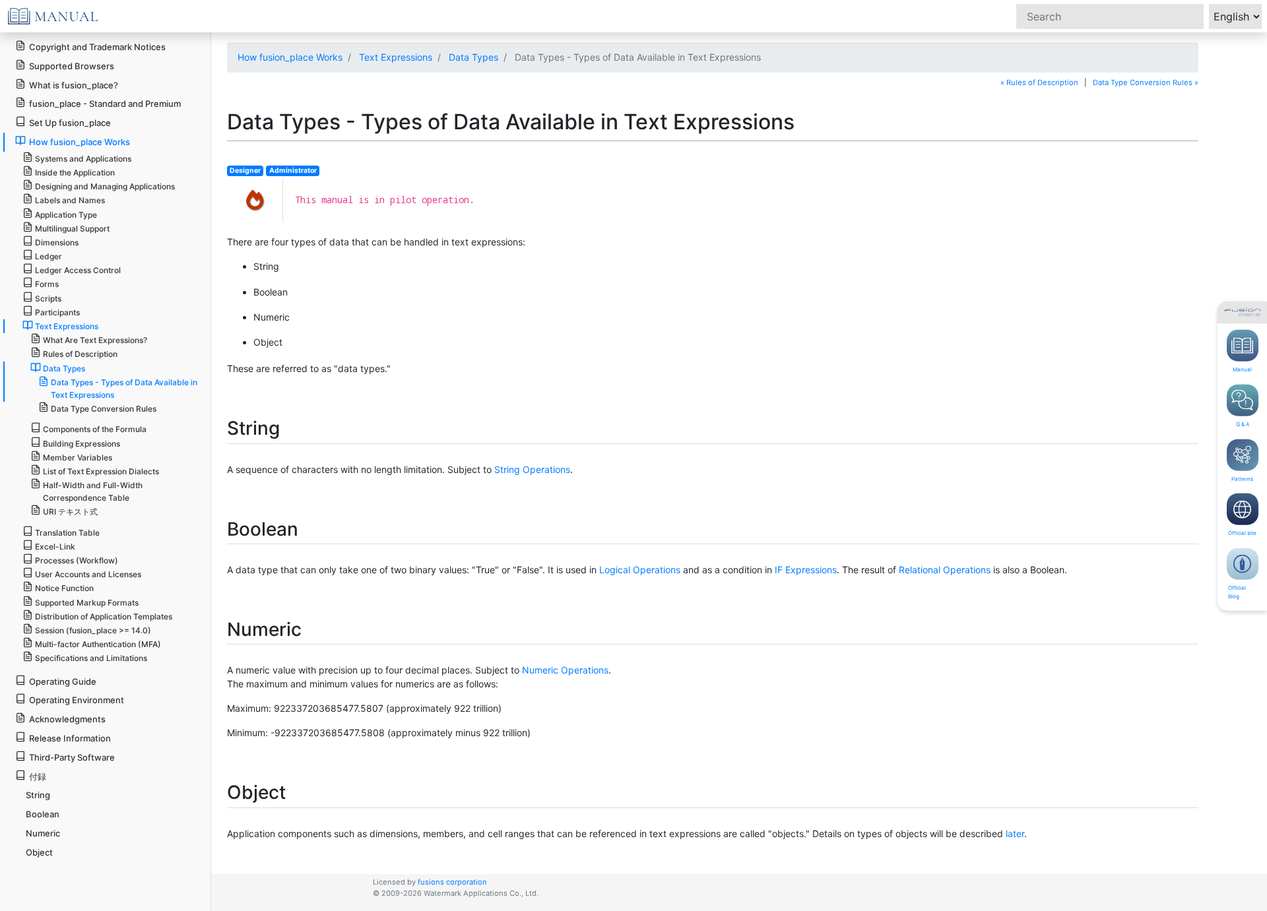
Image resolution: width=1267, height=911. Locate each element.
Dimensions (57, 242)
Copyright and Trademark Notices (97, 47)
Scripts (48, 298)
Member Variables (77, 457)
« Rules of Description (1039, 82)
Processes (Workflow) (76, 560)
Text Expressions (395, 57)
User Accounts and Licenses (88, 574)
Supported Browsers (71, 66)
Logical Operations (639, 569)
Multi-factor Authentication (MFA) (98, 644)
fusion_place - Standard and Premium (105, 103)
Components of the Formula (94, 429)
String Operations (532, 469)
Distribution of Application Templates (103, 616)
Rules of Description (80, 354)
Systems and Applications (83, 159)
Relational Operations (945, 569)
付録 (37, 776)
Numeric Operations (565, 669)
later (1015, 833)
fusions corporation (452, 882)
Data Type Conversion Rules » (1145, 82)
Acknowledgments (67, 719)
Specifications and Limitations (91, 658)
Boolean (42, 814)
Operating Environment (76, 700)
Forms (47, 284)
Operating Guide (62, 681)
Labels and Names (70, 200)
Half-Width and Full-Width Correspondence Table (93, 491)
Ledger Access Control (78, 270)
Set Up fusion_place (70, 122)
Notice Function (64, 588)
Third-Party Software (72, 757)
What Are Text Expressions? (95, 340)
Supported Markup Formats (87, 603)
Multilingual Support (72, 229)
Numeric (43, 833)
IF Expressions (806, 569)
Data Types (473, 57)
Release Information (70, 738)
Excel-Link (55, 546)
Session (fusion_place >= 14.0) (93, 630)
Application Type (66, 215)
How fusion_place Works (290, 57)
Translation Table (67, 533)
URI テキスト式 (70, 512)
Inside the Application (75, 172)
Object (39, 852)
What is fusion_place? (73, 85)
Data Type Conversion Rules (103, 409)
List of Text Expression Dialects (101, 471)
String (38, 795)
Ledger (48, 256)
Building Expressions (81, 444)
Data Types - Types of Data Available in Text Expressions (124, 388)
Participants (57, 312)
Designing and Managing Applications (105, 186)
